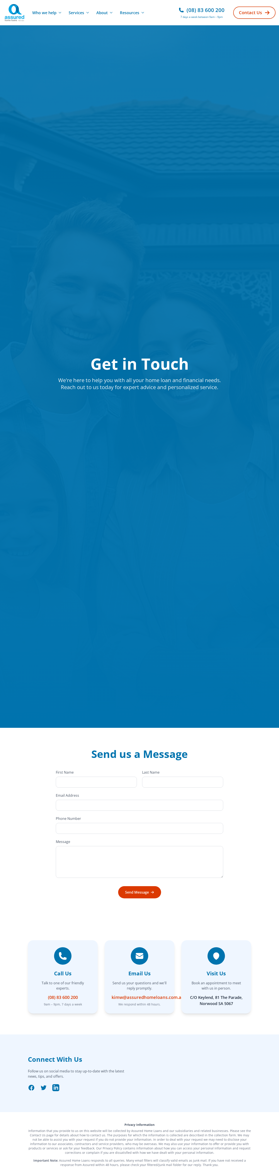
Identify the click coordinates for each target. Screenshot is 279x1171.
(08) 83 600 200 (63, 997)
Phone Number (68, 818)
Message (63, 841)
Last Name (151, 772)
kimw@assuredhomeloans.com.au (148, 997)
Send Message (137, 892)
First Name (65, 772)
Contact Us (250, 12)
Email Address (67, 795)
